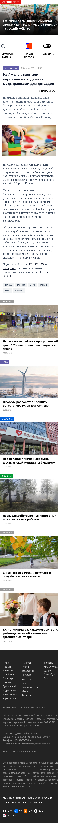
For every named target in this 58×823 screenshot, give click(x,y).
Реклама (47, 798)
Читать (29, 53)
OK (30, 810)
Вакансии (34, 798)
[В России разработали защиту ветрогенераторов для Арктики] (29, 382)
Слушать (48, 53)
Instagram (9, 268)
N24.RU (33, 264)
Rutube (12, 815)
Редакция (8, 798)
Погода (29, 57)
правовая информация (17, 802)
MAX (10, 810)
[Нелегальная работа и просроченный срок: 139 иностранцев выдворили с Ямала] (29, 321)
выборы (37, 802)
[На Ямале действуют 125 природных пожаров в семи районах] (29, 495)
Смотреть (8, 53)
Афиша (6, 57)
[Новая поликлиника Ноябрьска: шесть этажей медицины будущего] (29, 438)
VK (43, 264)
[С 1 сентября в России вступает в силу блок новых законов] (29, 552)
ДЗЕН (41, 810)
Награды (21, 798)
